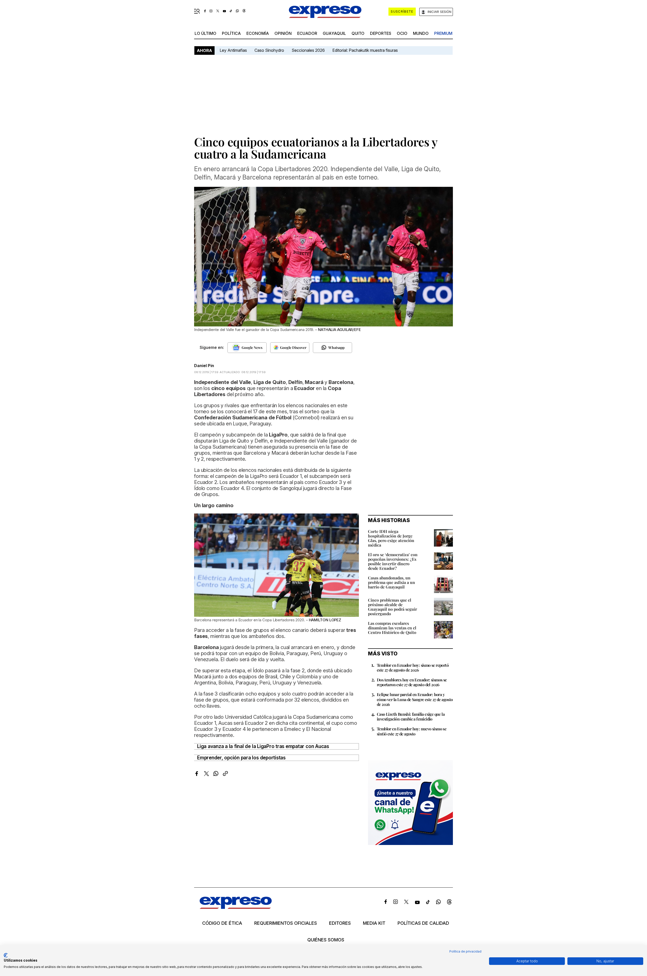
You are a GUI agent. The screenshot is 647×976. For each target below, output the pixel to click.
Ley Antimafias (233, 50)
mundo (421, 33)
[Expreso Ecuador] (236, 907)
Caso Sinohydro (269, 50)
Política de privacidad (465, 951)
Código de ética (222, 923)
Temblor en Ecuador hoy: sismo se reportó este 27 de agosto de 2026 (413, 667)
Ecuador (307, 33)
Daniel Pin (204, 366)
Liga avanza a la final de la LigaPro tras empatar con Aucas (263, 746)
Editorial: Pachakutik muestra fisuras (365, 50)
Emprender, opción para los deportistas (241, 758)
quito (358, 33)
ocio (402, 33)
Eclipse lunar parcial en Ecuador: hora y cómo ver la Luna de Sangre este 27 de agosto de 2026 (415, 699)
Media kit (374, 923)
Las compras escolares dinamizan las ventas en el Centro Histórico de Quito (392, 628)
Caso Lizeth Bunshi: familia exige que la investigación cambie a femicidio (411, 716)
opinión (283, 33)
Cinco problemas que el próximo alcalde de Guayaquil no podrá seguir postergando (392, 606)
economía (257, 33)
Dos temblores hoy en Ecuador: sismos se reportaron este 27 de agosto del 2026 (412, 682)
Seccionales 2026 (308, 50)
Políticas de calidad (423, 923)
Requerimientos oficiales (285, 923)
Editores (340, 923)
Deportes (380, 33)
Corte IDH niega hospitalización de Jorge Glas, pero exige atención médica (391, 538)
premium (443, 33)
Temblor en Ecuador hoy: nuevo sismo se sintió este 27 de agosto (411, 731)
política (231, 33)
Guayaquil (334, 33)
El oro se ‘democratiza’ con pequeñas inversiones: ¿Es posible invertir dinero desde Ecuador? (393, 561)
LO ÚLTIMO (205, 33)
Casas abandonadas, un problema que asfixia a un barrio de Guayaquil (391, 582)
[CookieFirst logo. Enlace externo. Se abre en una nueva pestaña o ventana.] (6, 955)
